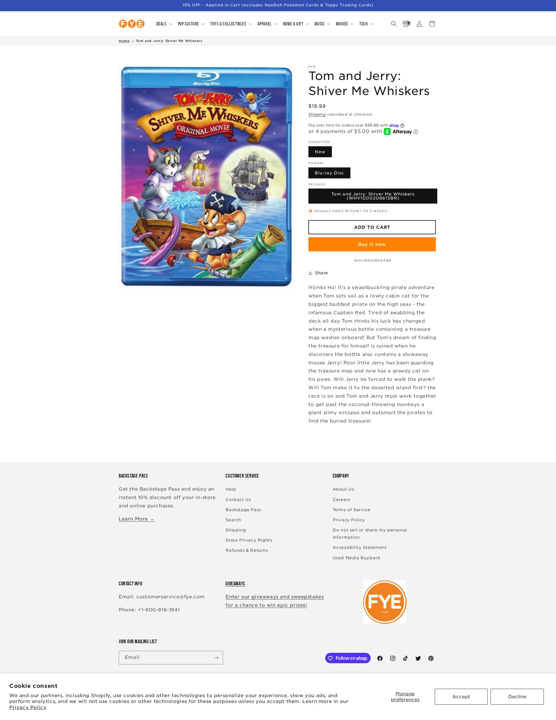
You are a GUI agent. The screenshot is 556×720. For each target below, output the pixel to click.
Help (231, 489)
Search (233, 520)
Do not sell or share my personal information (370, 534)
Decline (517, 696)
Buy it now (372, 244)
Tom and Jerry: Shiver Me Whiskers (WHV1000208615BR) (373, 196)
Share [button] (321, 273)
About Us (343, 489)
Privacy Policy (27, 707)
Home (124, 41)
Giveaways (235, 583)
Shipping (317, 114)
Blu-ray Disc (329, 173)
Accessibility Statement (360, 547)
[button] (163, 23)
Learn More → (136, 519)
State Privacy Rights (249, 540)
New (320, 152)
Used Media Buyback (357, 557)
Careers (341, 499)
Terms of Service (352, 509)
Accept (461, 696)
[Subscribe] (216, 658)
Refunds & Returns (247, 550)
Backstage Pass (243, 509)
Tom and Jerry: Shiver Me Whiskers (169, 41)
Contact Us (238, 499)
